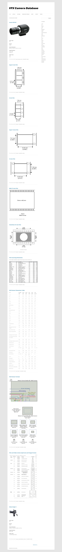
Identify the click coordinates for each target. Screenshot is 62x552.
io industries (43, 46)
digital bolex (43, 35)
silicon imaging (43, 56)
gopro (42, 42)
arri (41, 28)
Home (10, 14)
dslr (41, 39)
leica (42, 47)
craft (42, 33)
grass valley (43, 43)
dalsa (42, 34)
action (17, 59)
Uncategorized (43, 58)
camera (19, 59)
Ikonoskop (42, 45)
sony (42, 57)
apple (42, 27)
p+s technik (43, 51)
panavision (43, 53)
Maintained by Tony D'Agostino (13, 548)
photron (42, 54)
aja (41, 24)
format (17, 92)
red (41, 55)
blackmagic (42, 29)
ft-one (42, 41)
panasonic (42, 52)
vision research (43, 59)
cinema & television (44, 32)
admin (28, 59)
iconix (21, 59)
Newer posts (35, 544)
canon (42, 31)
